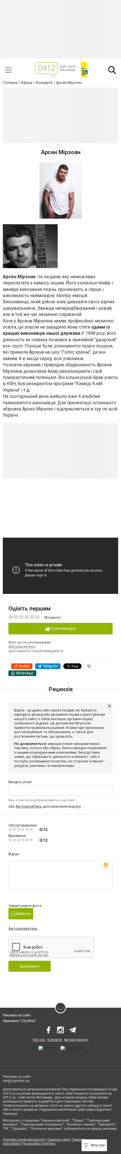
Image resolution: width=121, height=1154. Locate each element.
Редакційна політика (38, 1144)
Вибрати (23, 913)
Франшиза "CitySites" (19, 1021)
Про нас (39, 1040)
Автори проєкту (76, 1040)
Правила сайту (59, 1140)
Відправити (29, 966)
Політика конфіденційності (24, 1140)
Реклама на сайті (17, 1015)
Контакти (54, 1040)
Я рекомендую (63, 628)
